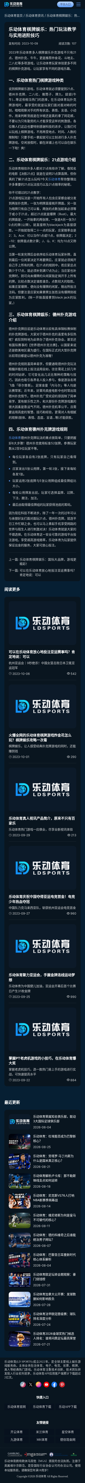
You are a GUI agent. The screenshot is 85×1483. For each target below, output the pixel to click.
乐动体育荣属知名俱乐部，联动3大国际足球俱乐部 (54, 1119)
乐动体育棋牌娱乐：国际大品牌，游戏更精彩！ (48, 561)
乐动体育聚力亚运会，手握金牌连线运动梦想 (42, 977)
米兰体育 (42, 1432)
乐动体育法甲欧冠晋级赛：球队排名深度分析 (54, 1316)
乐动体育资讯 (35, 15)
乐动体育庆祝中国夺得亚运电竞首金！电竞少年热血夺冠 (42, 899)
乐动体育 (54, 179)
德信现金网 (67, 1439)
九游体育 (16, 1439)
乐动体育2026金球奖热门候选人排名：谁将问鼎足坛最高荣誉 (54, 1336)
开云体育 (16, 1432)
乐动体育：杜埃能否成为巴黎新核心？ (54, 1138)
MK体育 (42, 1439)
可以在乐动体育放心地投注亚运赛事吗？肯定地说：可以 (48, 572)
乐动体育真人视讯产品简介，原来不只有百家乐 (42, 820)
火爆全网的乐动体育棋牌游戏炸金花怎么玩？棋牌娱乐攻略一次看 (40, 737)
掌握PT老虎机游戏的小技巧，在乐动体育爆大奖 (42, 1060)
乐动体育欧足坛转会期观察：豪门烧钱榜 (54, 1276)
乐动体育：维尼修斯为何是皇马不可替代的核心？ (54, 1217)
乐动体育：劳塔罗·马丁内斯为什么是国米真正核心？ (53, 1158)
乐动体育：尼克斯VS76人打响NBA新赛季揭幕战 (53, 1198)
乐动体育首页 (13, 15)
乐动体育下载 (42, 1406)
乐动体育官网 (16, 1406)
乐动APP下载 (68, 1406)
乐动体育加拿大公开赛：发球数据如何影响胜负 (54, 1296)
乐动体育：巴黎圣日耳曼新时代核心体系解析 (54, 1257)
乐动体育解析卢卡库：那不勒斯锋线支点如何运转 (54, 1178)
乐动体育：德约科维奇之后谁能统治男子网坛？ (54, 1237)
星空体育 (68, 1432)
